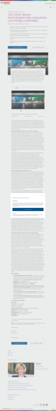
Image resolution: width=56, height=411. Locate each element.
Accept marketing (28, 209)
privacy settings (16, 214)
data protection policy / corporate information (31, 215)
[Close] (43, 195)
